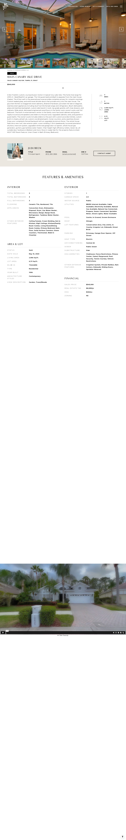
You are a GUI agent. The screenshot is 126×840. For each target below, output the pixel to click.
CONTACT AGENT (104, 153)
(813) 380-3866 (51, 154)
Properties (73, 6)
